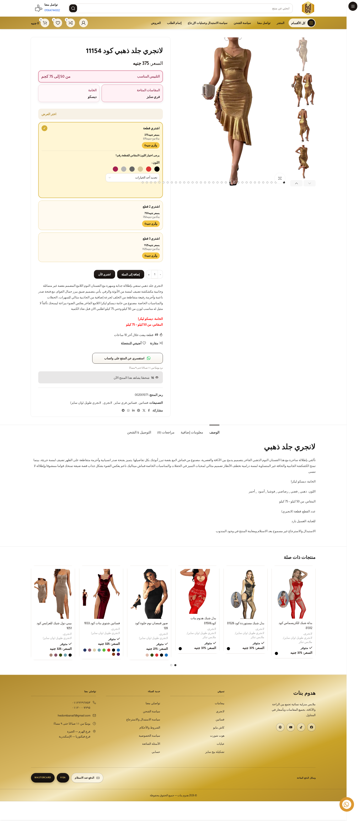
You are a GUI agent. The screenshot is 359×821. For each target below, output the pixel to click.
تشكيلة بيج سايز (214, 751)
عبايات (220, 743)
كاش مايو (218, 727)
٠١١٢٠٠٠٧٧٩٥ (81, 707)
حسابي (156, 751)
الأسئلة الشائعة (151, 743)
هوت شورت (217, 735)
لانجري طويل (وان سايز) (85, 402)
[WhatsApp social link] (128, 410)
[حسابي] (83, 23)
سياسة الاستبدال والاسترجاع (143, 719)
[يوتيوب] (290, 727)
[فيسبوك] (311, 727)
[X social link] (144, 410)
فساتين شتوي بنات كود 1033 (102, 623)
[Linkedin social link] (133, 410)
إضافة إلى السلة (131, 274)
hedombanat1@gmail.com (74, 715)
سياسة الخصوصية (149, 735)
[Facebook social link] (149, 410)
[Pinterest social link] (138, 410)
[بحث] (73, 8)
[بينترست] (280, 727)
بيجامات (219, 703)
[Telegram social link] (123, 410)
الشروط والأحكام (149, 727)
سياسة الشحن (151, 711)
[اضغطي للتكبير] (280, 178)
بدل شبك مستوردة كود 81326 (245, 623)
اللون (156, 162)
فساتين (143, 402)
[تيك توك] (301, 727)
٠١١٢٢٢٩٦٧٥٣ (81, 702)
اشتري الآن (104, 274)
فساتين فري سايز (125, 402)
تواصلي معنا (153, 703)
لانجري (107, 402)
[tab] (214, 431)
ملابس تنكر (305, 642)
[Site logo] (308, 8)
